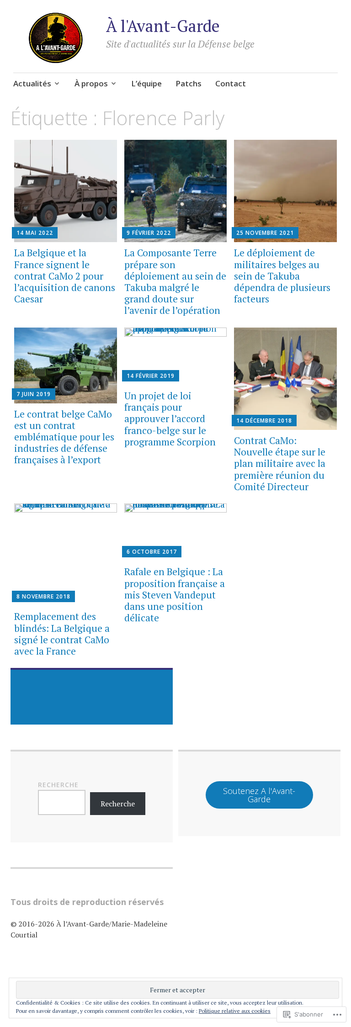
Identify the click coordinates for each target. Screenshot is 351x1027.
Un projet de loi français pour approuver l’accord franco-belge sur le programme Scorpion (170, 418)
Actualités (32, 83)
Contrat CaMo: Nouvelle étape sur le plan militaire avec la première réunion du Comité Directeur (279, 463)
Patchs (189, 83)
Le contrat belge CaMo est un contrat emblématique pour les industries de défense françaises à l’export (64, 437)
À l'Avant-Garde (163, 26)
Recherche (58, 784)
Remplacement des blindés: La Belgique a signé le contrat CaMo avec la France (62, 633)
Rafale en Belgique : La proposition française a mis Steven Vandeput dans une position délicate (174, 594)
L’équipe (146, 83)
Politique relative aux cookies (235, 1010)
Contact (230, 83)
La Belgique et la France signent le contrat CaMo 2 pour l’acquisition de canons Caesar (64, 275)
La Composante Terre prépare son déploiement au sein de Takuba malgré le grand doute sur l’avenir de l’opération (175, 281)
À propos (91, 83)
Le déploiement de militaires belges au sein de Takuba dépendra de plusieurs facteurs (282, 275)
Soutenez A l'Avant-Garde (259, 795)
